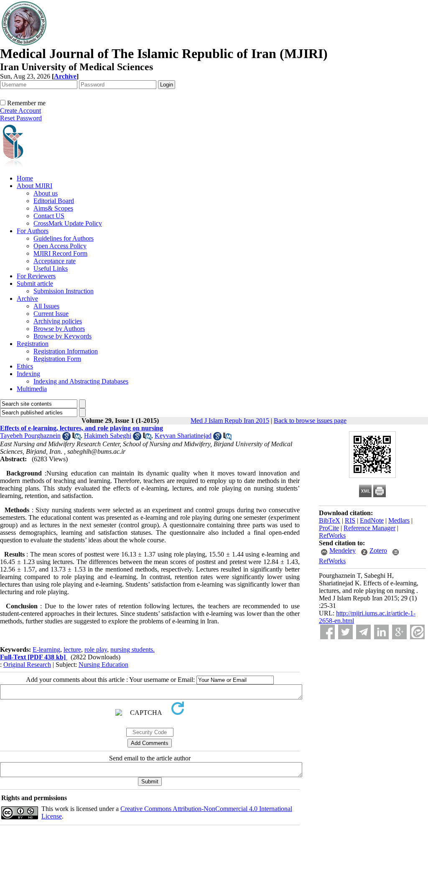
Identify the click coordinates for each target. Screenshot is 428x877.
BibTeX (329, 520)
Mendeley (342, 550)
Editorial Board (53, 200)
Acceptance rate (54, 260)
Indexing (28, 373)
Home (25, 178)
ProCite (329, 527)
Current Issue (51, 313)
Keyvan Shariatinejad (183, 435)
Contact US (48, 215)
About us (45, 193)
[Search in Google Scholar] (66, 438)
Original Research (27, 664)
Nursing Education (103, 664)
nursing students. (132, 649)
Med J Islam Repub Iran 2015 (230, 420)
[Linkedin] (381, 632)
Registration (32, 343)
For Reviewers (36, 276)
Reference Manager (369, 527)
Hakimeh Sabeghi (107, 435)
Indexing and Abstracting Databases (80, 381)
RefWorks (332, 535)
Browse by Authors (59, 328)
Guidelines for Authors (63, 238)
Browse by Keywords (62, 336)
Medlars (399, 520)
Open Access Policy (60, 245)
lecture (72, 649)
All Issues (46, 306)
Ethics (25, 366)
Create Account (20, 110)
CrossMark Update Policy (67, 223)
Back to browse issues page (310, 420)
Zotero (378, 550)
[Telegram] (363, 632)
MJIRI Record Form (60, 253)
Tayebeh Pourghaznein (30, 435)
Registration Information (65, 351)
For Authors (32, 230)
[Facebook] (327, 632)
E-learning (46, 649)
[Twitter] (345, 632)
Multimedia (32, 388)
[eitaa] (417, 632)
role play (95, 649)
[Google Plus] (399, 632)
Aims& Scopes (53, 208)
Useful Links (50, 268)
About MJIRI (34, 185)
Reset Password (21, 118)
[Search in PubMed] (76, 438)
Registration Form (57, 358)
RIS (350, 520)
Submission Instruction (63, 291)
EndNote (372, 520)
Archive (27, 298)
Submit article (35, 283)
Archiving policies (57, 321)
